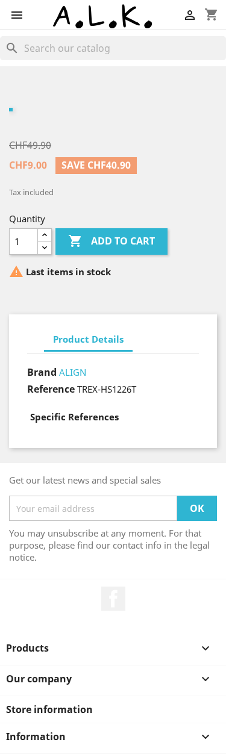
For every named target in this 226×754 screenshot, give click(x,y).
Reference (51, 389)
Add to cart (111, 241)
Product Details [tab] (88, 339)
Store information (49, 709)
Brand (42, 372)
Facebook (113, 599)
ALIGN (72, 372)
